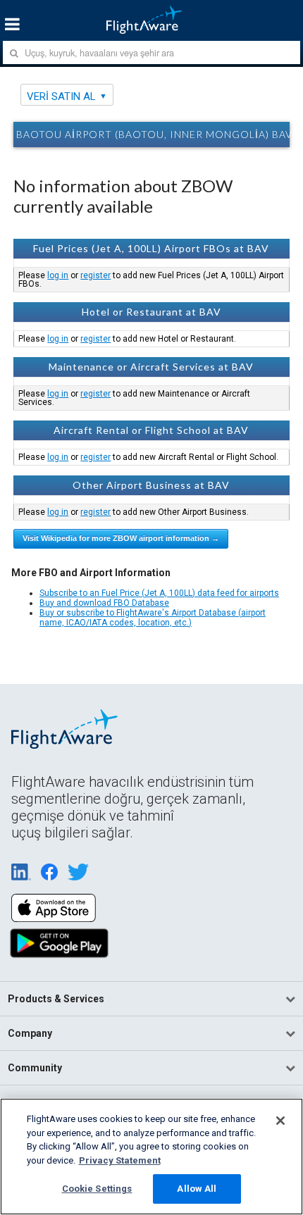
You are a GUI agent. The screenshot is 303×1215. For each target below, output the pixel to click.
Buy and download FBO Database (104, 603)
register (95, 275)
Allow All (196, 1188)
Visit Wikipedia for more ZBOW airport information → (121, 538)
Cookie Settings (97, 1188)
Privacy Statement (120, 1160)
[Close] (280, 1120)
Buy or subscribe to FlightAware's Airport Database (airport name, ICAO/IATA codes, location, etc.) (152, 618)
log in (57, 275)
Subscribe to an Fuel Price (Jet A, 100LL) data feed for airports (159, 593)
